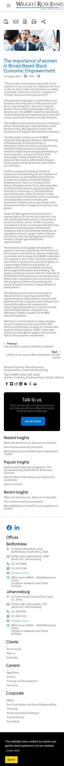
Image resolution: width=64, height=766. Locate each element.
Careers (11, 676)
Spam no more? (13, 484)
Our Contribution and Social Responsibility (31, 704)
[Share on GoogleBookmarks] (30, 383)
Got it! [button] (11, 759)
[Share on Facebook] (7, 383)
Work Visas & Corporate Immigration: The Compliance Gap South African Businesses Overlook (28, 470)
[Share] (43, 22)
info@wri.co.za (19, 573)
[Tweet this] (12, 383)
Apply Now (13, 672)
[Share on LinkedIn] (21, 383)
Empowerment (35, 377)
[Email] (16, 22)
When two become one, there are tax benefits (30, 442)
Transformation (16, 717)
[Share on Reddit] (16, 383)
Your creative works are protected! (23, 447)
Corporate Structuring (35, 370)
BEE (30, 374)
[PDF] (6, 22)
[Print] (34, 22)
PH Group (12, 708)
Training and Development (22, 681)
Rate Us (11, 653)
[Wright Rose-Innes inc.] (39, 5)
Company (19, 377)
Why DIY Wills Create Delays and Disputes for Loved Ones (29, 478)
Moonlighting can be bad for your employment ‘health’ (31, 452)
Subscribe (12, 657)
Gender (49, 377)
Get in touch (33, 421)
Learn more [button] (13, 750)
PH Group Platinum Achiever (23, 713)
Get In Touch (14, 649)
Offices (10, 700)
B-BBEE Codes (18, 374)
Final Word (13, 721)
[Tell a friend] (35, 383)
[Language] (25, 22)
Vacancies (12, 685)
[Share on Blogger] (26, 383)
